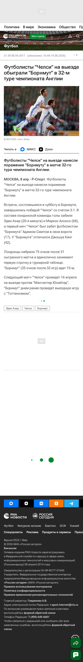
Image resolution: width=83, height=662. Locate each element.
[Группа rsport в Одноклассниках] (56, 503)
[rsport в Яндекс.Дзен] (26, 503)
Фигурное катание (29, 526)
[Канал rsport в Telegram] (71, 503)
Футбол (9, 526)
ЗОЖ (63, 526)
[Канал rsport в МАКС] (11, 503)
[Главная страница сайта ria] (4, 36)
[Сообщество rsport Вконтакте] (41, 503)
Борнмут (42, 308)
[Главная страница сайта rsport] (23, 36)
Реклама (32, 532)
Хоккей (74, 526)
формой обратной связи (39, 612)
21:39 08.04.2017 (14, 55)
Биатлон (50, 526)
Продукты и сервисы (56, 532)
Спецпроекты (13, 532)
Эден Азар (12, 308)
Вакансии (10, 548)
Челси (28, 308)
